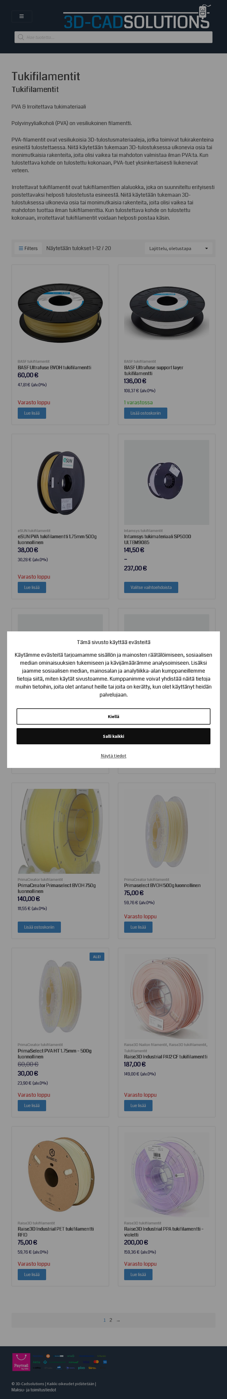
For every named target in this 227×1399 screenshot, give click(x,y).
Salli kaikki (113, 736)
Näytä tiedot (114, 755)
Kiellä (113, 716)
